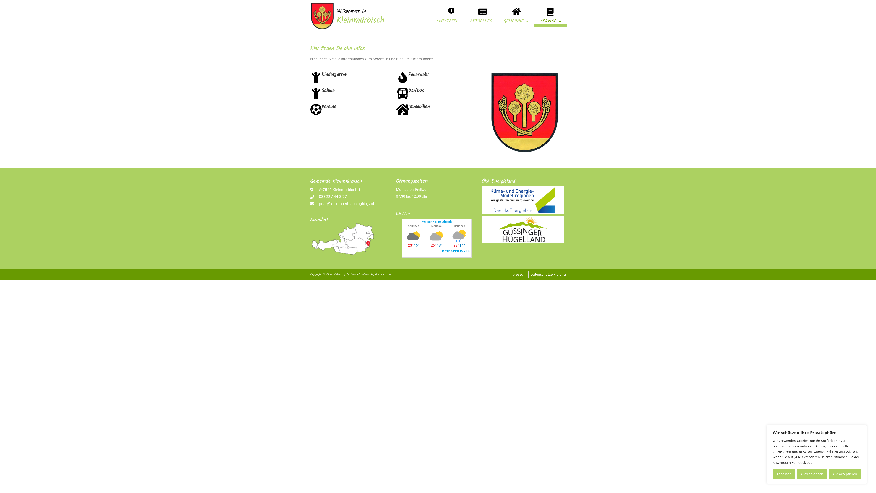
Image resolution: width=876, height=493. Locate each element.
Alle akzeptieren (844, 474)
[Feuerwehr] (402, 77)
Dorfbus (416, 90)
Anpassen (783, 474)
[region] (816, 454)
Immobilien (419, 106)
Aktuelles (481, 21)
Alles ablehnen (811, 474)
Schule (328, 90)
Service (548, 21)
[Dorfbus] (402, 93)
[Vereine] (316, 109)
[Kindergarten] (316, 77)
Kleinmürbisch (360, 20)
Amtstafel (447, 21)
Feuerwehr (418, 75)
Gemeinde (514, 21)
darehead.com (383, 274)
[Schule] (316, 93)
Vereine (329, 106)
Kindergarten (334, 75)
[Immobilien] (402, 109)
